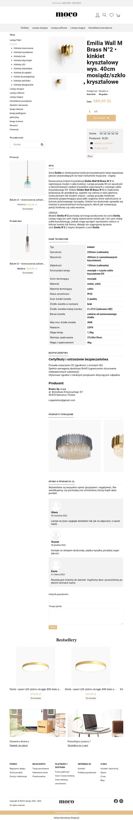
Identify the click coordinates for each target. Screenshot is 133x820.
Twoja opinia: (55, 606)
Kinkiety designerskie (23, 85)
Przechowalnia (38, 776)
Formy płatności (62, 772)
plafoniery (14, 117)
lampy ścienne (16, 121)
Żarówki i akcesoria (19, 105)
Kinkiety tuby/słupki (23, 60)
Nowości (14, 125)
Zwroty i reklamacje (18, 776)
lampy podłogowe (18, 113)
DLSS (105, 138)
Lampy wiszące (17, 89)
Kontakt (81, 768)
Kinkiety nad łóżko (22, 80)
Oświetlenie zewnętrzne (21, 101)
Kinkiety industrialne (23, 68)
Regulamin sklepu (17, 768)
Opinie (103, 772)
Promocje (14, 129)
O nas (103, 776)
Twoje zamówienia (40, 768)
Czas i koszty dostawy (65, 776)
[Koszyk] (119, 17)
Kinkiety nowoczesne (23, 48)
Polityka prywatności (87, 772)
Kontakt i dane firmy (109, 768)
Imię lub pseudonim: (59, 594)
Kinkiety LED (19, 64)
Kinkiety (13, 44)
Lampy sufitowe (17, 93)
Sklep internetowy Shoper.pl (66, 818)
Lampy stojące (16, 97)
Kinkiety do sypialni (22, 72)
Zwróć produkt (16, 772)
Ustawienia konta (40, 772)
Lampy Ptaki (15, 40)
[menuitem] (25, 28)
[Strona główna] (66, 15)
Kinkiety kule (19, 56)
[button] (84, 83)
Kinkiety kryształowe (23, 52)
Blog (102, 780)
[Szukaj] (42, 144)
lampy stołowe (16, 109)
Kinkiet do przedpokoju (24, 76)
